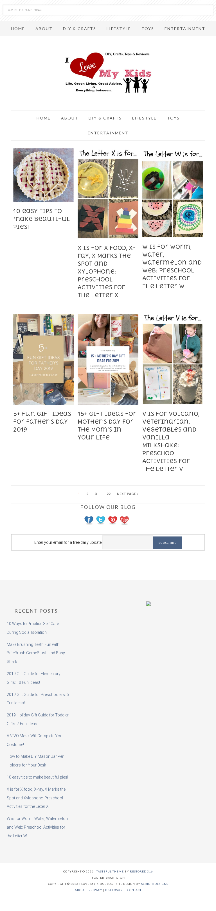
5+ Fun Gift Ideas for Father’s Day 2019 (42, 421)
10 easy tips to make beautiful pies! (41, 219)
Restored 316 (141, 871)
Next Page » (127, 494)
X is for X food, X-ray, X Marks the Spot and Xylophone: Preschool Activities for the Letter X (107, 271)
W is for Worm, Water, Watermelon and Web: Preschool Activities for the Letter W (37, 827)
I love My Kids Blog (108, 72)
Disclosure (115, 890)
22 (109, 494)
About (80, 890)
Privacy (95, 890)
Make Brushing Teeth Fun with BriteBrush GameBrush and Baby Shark (36, 653)
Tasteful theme (110, 871)
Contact (134, 890)
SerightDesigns (154, 883)
